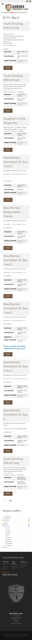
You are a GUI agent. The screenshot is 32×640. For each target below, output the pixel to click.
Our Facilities (16, 616)
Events (16, 621)
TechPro (25, 636)
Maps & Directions (16, 623)
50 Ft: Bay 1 (20, 60)
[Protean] (16, 593)
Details (8, 67)
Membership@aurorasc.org (18, 272)
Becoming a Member (16, 618)
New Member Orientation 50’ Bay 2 (15, 415)
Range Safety (16, 619)
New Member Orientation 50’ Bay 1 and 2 (15, 162)
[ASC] (14, 8)
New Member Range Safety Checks (11, 212)
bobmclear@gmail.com (9, 45)
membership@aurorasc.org (18, 174)
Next (10, 500)
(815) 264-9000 (10, 575)
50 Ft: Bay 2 (21, 61)
